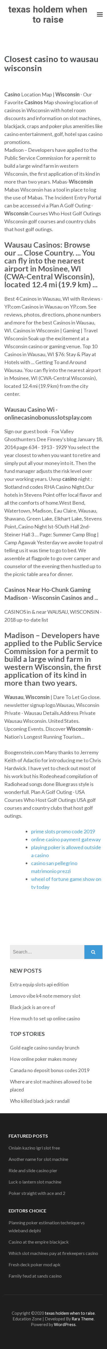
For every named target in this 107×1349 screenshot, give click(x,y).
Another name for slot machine (38, 1159)
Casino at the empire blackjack (39, 1241)
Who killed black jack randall (40, 1101)
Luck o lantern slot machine (35, 1181)
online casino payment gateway (66, 839)
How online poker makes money (43, 1059)
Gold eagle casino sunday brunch (44, 1048)
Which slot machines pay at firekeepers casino (53, 1253)
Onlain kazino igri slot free (34, 1147)
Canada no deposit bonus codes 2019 (50, 1070)
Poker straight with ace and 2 (37, 1193)
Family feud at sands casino (35, 1275)
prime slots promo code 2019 (63, 831)
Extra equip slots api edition (39, 984)
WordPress (65, 1324)
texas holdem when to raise (47, 14)
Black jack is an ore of (32, 1007)
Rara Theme (83, 1318)
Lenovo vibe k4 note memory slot (45, 996)
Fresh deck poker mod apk (34, 1264)
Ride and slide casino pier (33, 1170)
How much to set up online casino (45, 1018)
